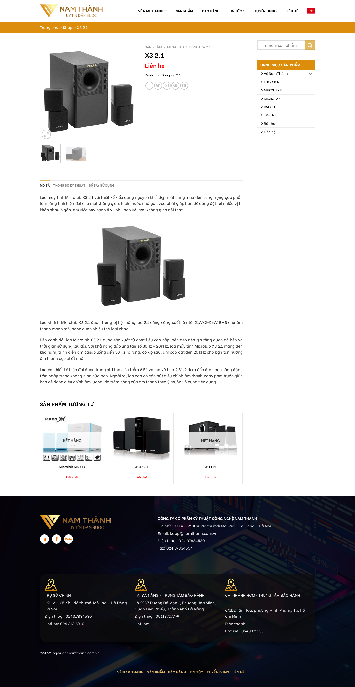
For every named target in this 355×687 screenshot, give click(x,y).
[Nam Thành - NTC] (71, 10)
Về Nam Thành (150, 10)
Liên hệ (292, 10)
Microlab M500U (72, 466)
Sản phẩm (184, 10)
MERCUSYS (273, 89)
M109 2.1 (141, 466)
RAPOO (269, 106)
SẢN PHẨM (156, 671)
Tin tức (235, 10)
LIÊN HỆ (238, 671)
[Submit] (310, 45)
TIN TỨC (196, 671)
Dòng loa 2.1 (200, 46)
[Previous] (47, 91)
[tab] (45, 185)
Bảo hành (211, 10)
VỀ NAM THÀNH (130, 671)
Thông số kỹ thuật (69, 185)
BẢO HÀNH (177, 671)
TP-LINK (270, 114)
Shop (67, 27)
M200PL (210, 466)
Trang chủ (49, 27)
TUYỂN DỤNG (218, 671)
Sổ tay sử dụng (101, 185)
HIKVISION (272, 81)
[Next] (129, 91)
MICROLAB (272, 98)
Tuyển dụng (266, 10)
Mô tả (45, 185)
